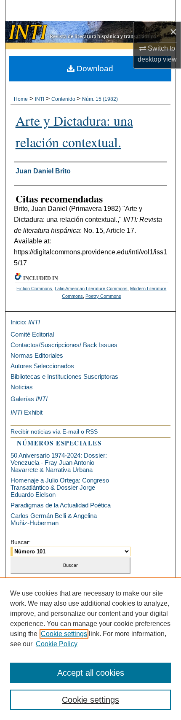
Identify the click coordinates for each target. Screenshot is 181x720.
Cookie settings (64, 633)
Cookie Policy (56, 643)
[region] (90, 648)
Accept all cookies (90, 672)
